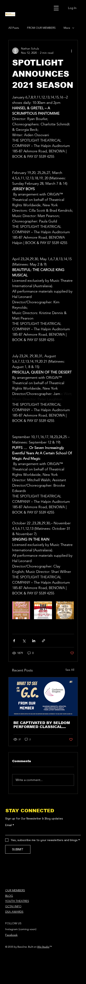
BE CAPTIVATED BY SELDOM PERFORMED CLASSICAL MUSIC (41, 725)
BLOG (9, 896)
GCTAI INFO (13, 906)
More (67, 28)
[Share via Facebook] (14, 641)
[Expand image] (21, 610)
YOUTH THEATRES (17, 901)
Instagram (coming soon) (20, 929)
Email (9, 825)
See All (69, 670)
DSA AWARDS (14, 912)
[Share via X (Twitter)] (24, 641)
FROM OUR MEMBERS (41, 28)
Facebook (11, 935)
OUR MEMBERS (15, 890)
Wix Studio (43, 946)
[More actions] (71, 50)
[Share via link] (43, 641)
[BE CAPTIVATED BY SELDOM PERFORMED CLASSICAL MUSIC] (43, 696)
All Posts (13, 28)
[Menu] (56, 8)
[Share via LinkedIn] (34, 641)
